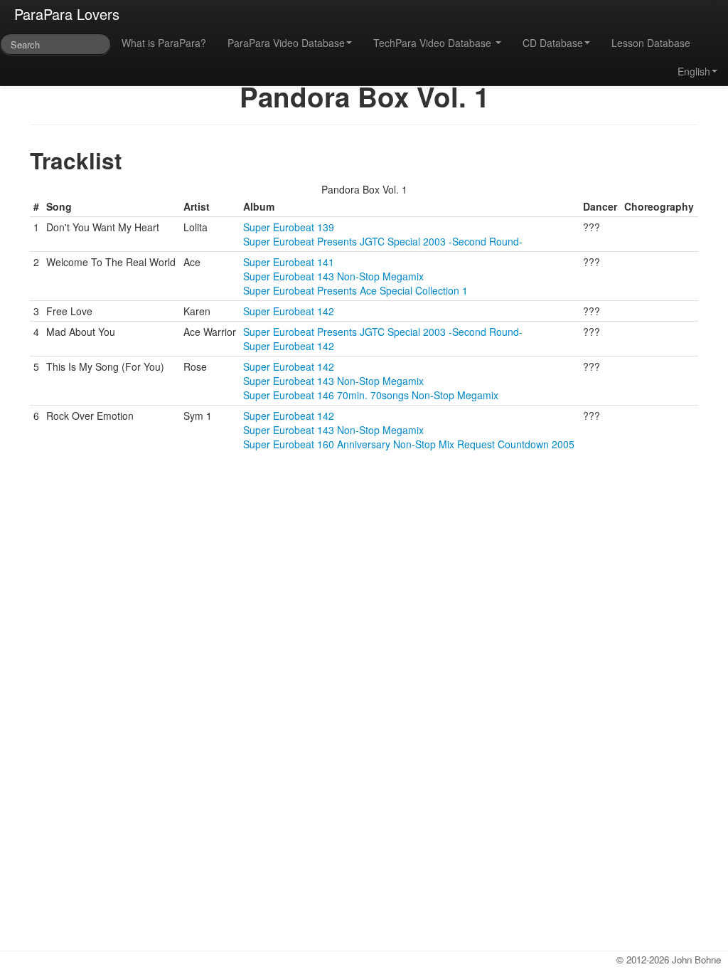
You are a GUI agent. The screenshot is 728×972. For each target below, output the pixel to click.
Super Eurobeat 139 (288, 227)
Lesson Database (650, 43)
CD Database (553, 43)
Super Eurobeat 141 (288, 262)
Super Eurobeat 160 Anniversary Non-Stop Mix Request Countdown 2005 (408, 444)
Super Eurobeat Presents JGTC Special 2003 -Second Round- (383, 241)
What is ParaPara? (164, 43)
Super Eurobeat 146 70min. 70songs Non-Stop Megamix (370, 395)
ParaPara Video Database (286, 43)
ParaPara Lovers (66, 14)
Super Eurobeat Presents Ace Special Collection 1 (355, 290)
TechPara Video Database (433, 43)
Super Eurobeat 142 (288, 311)
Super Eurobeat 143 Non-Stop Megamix (333, 276)
